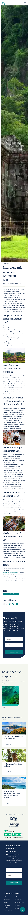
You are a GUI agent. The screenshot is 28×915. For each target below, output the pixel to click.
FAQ (16, 897)
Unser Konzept (8, 910)
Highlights (6, 593)
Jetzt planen (17, 3)
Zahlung (17, 908)
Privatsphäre (18, 899)
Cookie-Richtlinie (19, 902)
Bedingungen (18, 905)
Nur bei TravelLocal (14, 593)
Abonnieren (14, 652)
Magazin (6, 263)
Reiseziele (7, 897)
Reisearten (7, 899)
